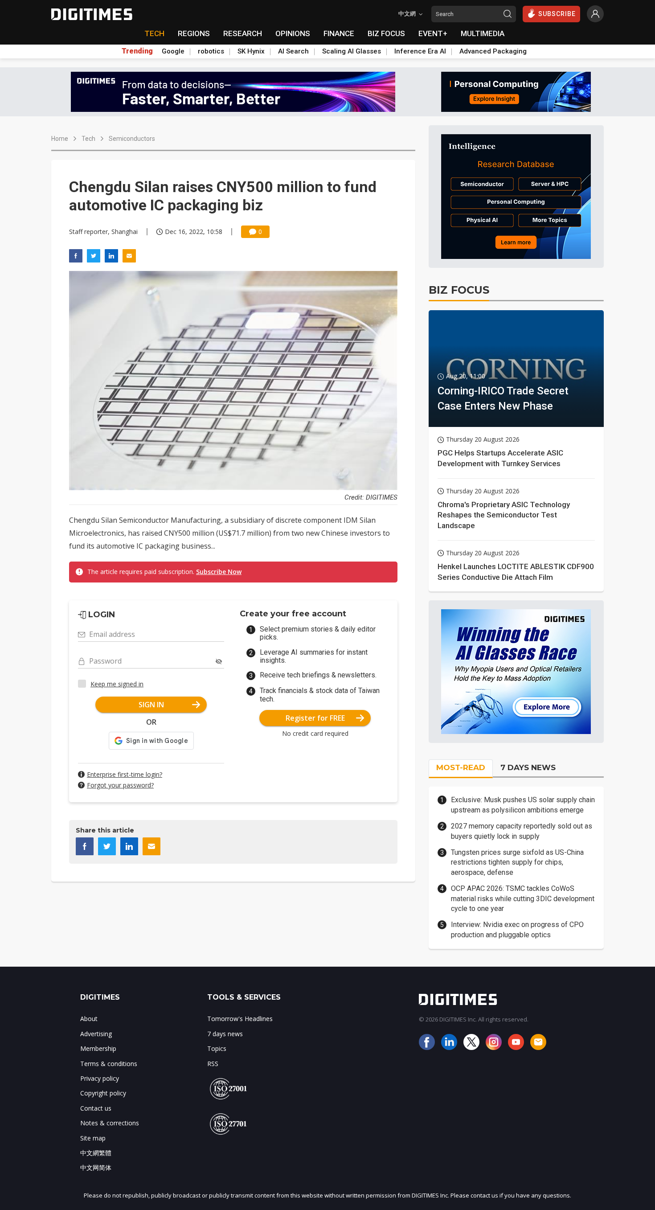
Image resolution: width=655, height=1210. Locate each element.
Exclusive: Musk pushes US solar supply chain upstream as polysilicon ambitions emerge (523, 805)
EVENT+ (432, 33)
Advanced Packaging (493, 51)
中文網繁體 (95, 1152)
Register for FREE (315, 718)
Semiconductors (132, 138)
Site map (93, 1138)
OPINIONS (292, 33)
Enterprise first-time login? (124, 774)
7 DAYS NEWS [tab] (528, 767)
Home (59, 138)
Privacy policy (99, 1078)
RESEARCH (242, 33)
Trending (137, 51)
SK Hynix (251, 51)
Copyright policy (103, 1093)
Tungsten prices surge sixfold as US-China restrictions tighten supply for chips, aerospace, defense (517, 862)
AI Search (293, 51)
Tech (88, 138)
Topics (216, 1048)
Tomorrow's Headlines (240, 1018)
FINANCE (338, 33)
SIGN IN (151, 705)
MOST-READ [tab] (460, 767)
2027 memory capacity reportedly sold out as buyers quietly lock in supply (521, 831)
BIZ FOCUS (386, 33)
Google (173, 51)
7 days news (225, 1034)
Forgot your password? (120, 785)
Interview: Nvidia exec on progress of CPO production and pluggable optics (517, 929)
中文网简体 (95, 1167)
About (89, 1018)
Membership (98, 1048)
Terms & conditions (108, 1063)
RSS (212, 1063)
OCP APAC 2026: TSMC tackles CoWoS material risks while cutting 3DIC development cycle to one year (522, 898)
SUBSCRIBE (557, 13)
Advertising (96, 1034)
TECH (154, 33)
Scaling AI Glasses (351, 51)
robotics (211, 51)
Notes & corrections (109, 1123)
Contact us (95, 1108)
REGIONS (194, 33)
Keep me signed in (116, 684)
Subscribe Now (219, 571)
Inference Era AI (420, 51)
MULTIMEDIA (482, 33)
